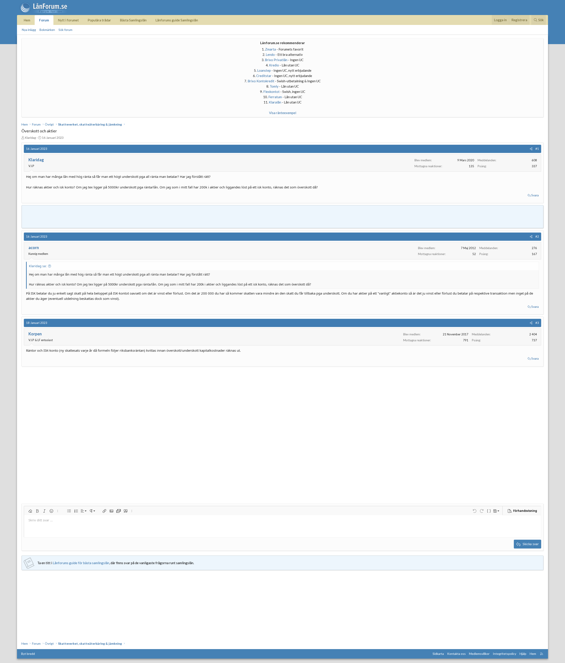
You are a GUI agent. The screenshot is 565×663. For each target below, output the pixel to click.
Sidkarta (438, 653)
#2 (537, 236)
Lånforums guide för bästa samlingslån (81, 563)
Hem (27, 20)
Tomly (274, 86)
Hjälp (523, 653)
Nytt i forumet (68, 20)
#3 (537, 323)
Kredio (274, 65)
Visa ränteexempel (282, 113)
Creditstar (263, 76)
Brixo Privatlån (276, 60)
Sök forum (65, 30)
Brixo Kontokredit (261, 81)
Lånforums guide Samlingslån (176, 20)
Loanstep (264, 70)
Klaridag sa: (38, 266)
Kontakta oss (456, 653)
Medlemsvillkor (479, 653)
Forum (44, 20)
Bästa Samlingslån (133, 20)
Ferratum (275, 97)
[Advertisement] (282, 216)
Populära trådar (99, 20)
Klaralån (275, 102)
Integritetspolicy (504, 653)
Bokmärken (47, 30)
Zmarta (270, 49)
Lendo (270, 54)
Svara (535, 195)
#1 (537, 148)
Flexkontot (271, 92)
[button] (30, 511)
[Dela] (531, 149)
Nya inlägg (29, 30)
